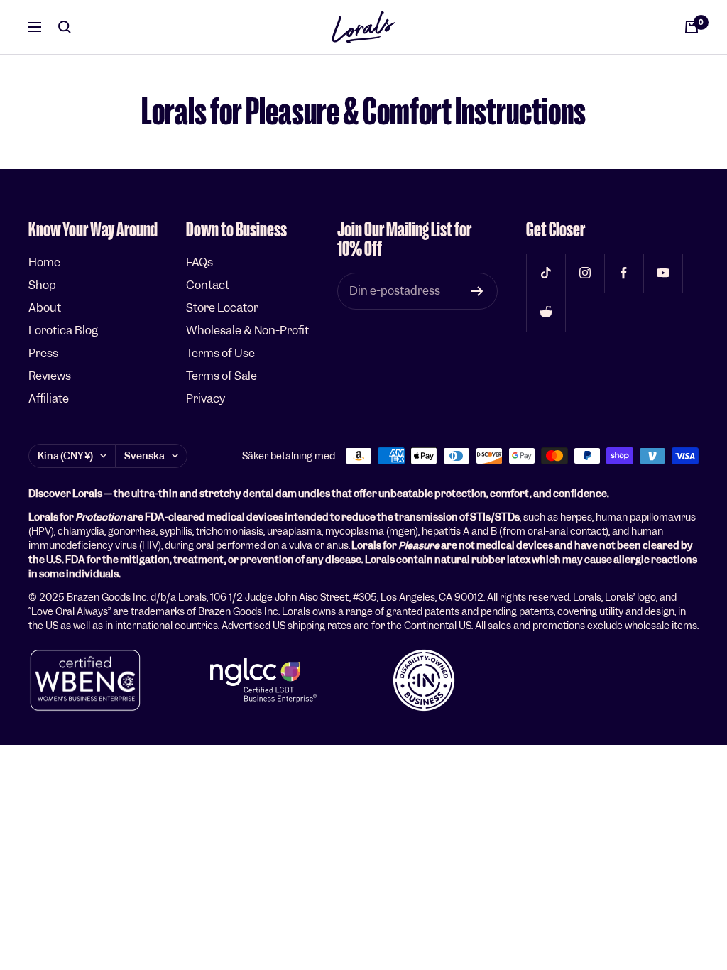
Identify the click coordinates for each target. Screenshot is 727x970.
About (44, 307)
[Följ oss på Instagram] (584, 273)
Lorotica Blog (63, 330)
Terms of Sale (221, 376)
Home (44, 262)
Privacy (205, 398)
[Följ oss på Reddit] (545, 312)
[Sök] (64, 27)
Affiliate (48, 398)
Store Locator (222, 307)
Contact (207, 285)
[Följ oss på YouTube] (662, 273)
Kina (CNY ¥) (65, 455)
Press (43, 353)
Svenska (144, 455)
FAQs (199, 262)
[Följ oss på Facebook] (623, 273)
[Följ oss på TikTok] (545, 273)
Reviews (49, 376)
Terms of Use (220, 353)
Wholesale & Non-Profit (247, 330)
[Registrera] (477, 291)
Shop (42, 285)
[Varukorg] (691, 27)
